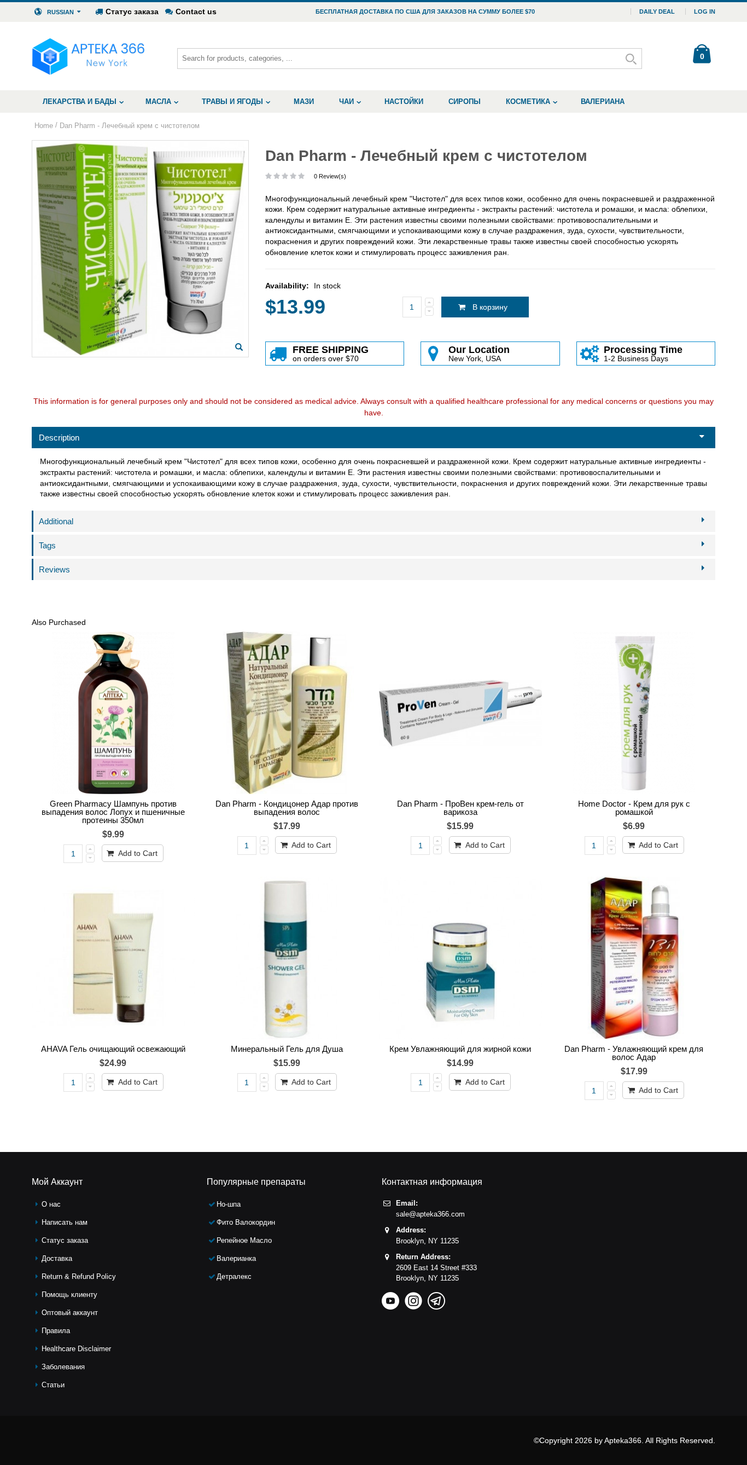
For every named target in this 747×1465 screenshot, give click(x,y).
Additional (56, 521)
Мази (304, 101)
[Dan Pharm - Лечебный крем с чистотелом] (239, 347)
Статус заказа (132, 11)
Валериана (603, 101)
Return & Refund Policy (79, 1276)
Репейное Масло (244, 1240)
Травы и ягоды (232, 101)
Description (59, 437)
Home (43, 125)
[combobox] (409, 58)
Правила (56, 1331)
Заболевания (63, 1367)
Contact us (196, 11)
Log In (704, 11)
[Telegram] (436, 1297)
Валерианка (236, 1258)
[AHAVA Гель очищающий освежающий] (113, 958)
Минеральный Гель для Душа (287, 1048)
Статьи (53, 1385)
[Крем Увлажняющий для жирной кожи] (460, 958)
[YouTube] (390, 1297)
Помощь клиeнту (69, 1294)
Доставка (57, 1258)
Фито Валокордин (246, 1222)
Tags (47, 545)
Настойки (403, 101)
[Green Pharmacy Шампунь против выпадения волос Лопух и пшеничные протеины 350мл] (113, 713)
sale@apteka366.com (430, 1214)
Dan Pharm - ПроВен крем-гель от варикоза (460, 808)
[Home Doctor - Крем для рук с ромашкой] (634, 713)
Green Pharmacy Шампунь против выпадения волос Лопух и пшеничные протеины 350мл (113, 812)
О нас (51, 1204)
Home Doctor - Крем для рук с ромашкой (634, 808)
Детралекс (234, 1276)
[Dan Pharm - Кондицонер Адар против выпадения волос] (287, 713)
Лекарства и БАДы (79, 101)
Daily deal (657, 11)
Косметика (528, 101)
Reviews (54, 569)
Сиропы (464, 101)
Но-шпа (229, 1204)
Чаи (346, 101)
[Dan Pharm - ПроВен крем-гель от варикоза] (460, 713)
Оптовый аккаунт (70, 1312)
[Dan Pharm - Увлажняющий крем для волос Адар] (634, 958)
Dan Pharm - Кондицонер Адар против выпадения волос (286, 808)
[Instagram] (413, 1297)
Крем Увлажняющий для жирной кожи (460, 1048)
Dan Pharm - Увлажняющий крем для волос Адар (633, 1053)
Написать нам (64, 1222)
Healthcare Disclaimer (76, 1349)
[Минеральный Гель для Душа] (287, 958)
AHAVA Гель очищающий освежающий (113, 1048)
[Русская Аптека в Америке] (88, 56)
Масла (158, 101)
